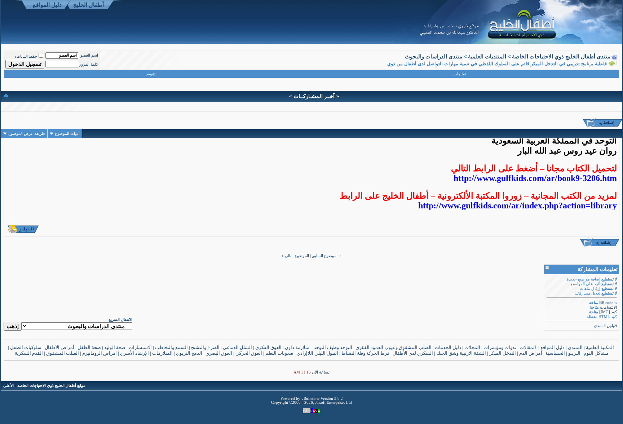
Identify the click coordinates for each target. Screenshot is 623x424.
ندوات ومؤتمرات (499, 347)
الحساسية (555, 353)
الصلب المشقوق (62, 353)
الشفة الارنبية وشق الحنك (461, 353)
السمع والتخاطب (171, 347)
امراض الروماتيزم (99, 353)
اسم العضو (89, 55)
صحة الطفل (89, 347)
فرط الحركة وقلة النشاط (365, 353)
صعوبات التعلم (279, 353)
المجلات (472, 347)
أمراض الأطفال (59, 347)
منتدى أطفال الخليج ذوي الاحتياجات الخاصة (561, 56)
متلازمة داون (297, 347)
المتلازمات (162, 353)
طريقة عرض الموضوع (26, 134)
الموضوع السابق (325, 256)
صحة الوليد (114, 347)
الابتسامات (608, 307)
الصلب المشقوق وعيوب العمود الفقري (393, 347)
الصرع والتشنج (205, 347)
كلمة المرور (88, 64)
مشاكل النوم (596, 353)
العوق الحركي (248, 353)
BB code (606, 303)
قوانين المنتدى (605, 326)
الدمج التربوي (189, 353)
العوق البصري (219, 353)
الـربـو (574, 353)
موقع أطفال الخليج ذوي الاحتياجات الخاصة (51, 386)
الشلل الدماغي (237, 347)
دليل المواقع (47, 5)
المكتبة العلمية (600, 347)
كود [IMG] (608, 312)
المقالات (528, 347)
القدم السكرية (29, 353)
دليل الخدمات (448, 347)
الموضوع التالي (297, 256)
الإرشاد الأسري (134, 353)
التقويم (152, 74)
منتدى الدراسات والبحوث (433, 56)
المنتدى (575, 347)
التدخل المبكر (502, 353)
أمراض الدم (530, 353)
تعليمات (460, 74)
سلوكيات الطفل (25, 347)
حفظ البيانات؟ (25, 56)
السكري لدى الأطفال (413, 353)
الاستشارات (140, 347)
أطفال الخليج (88, 5)
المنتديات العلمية (487, 56)
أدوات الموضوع (67, 134)
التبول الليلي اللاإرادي (317, 353)
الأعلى (8, 386)
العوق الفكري (268, 347)
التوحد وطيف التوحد (333, 347)
